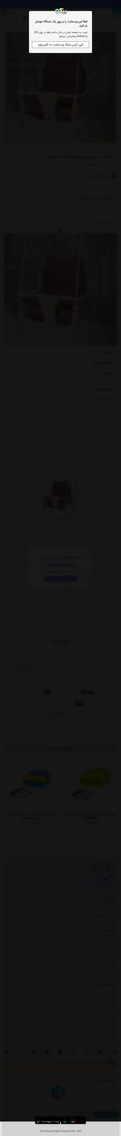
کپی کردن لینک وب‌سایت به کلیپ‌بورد (60, 44)
